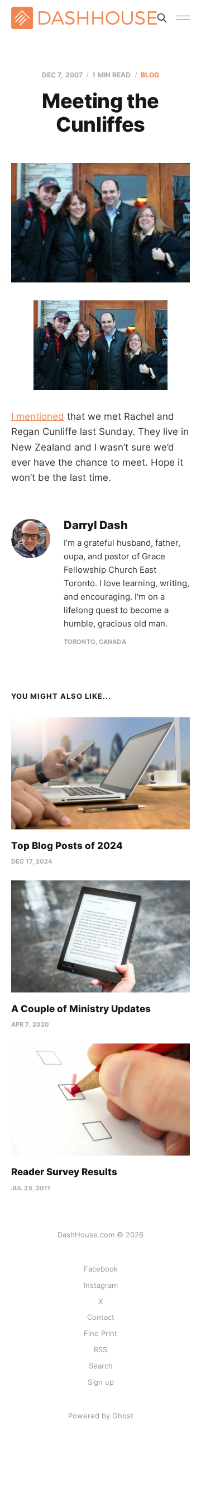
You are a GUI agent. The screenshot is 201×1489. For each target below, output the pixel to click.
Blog (150, 75)
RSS (100, 1349)
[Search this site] (162, 18)
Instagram (101, 1285)
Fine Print (100, 1333)
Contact (100, 1316)
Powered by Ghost (100, 1415)
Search (101, 1365)
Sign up (101, 1381)
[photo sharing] (100, 345)
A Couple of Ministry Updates (81, 1008)
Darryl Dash (96, 525)
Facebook (101, 1268)
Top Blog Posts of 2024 (67, 845)
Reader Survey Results (64, 1171)
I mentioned (37, 416)
